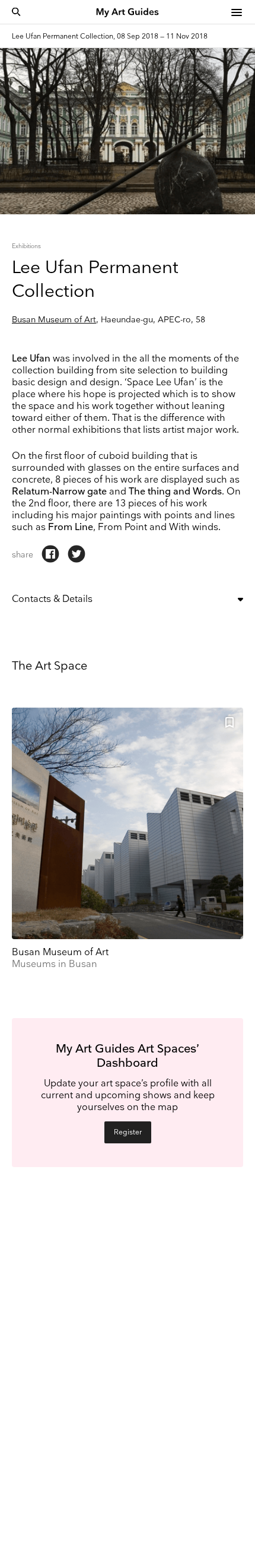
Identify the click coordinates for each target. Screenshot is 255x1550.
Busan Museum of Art (54, 320)
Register (128, 1132)
